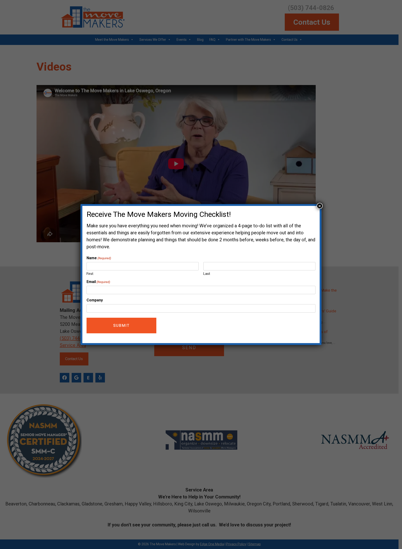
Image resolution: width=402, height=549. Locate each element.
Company (95, 300)
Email (98, 282)
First (90, 274)
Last (206, 274)
